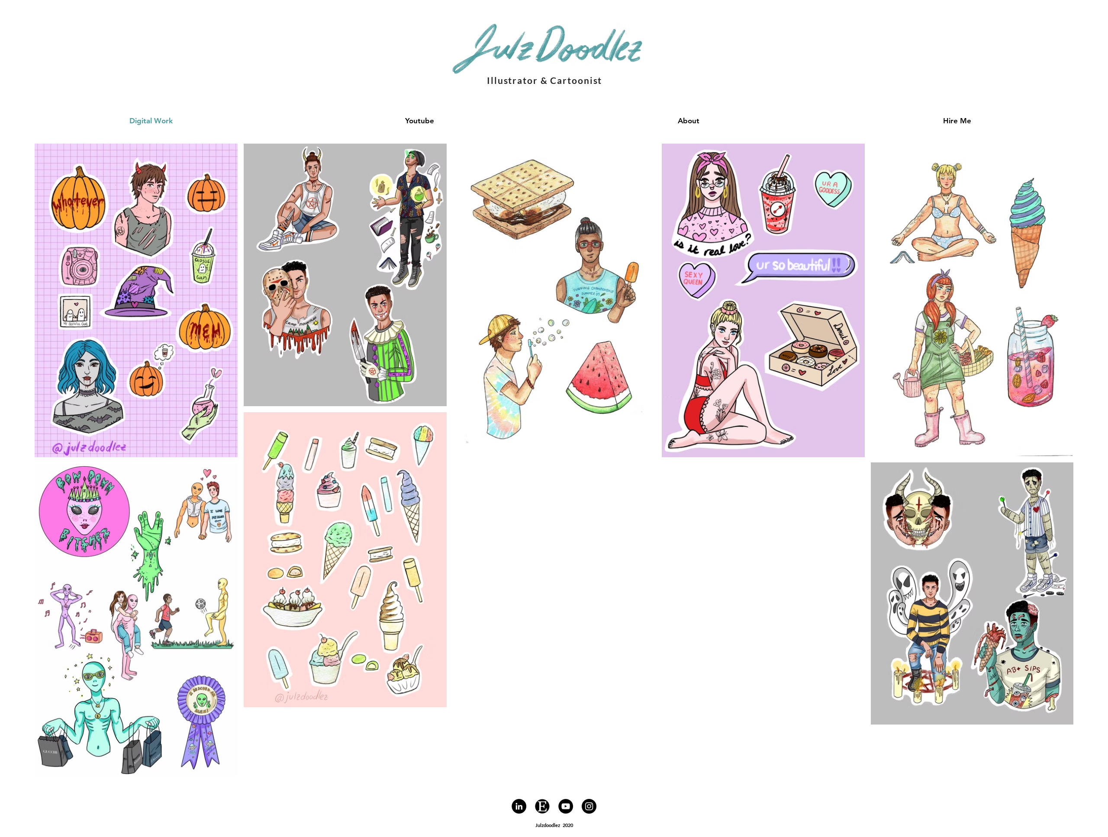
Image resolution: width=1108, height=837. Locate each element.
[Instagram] (589, 806)
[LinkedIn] (519, 806)
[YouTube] (565, 806)
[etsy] (542, 806)
